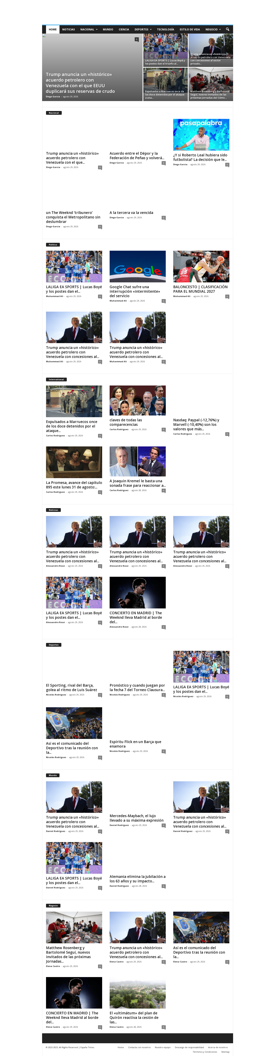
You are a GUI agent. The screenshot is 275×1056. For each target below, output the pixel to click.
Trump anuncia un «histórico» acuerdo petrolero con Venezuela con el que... (72, 158)
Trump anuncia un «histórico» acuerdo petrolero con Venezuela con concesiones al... (72, 352)
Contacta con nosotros (139, 1047)
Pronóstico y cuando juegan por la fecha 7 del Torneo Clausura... (137, 687)
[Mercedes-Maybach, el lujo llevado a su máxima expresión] (138, 796)
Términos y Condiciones (205, 1051)
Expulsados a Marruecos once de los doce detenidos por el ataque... (71, 426)
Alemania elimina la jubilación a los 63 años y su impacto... (138, 879)
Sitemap (225, 1051)
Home (53, 29)
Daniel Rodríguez (55, 831)
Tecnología (165, 29)
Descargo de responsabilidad (189, 1047)
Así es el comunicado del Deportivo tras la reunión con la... (72, 748)
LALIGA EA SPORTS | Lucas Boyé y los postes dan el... (74, 289)
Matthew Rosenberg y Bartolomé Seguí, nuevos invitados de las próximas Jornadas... (68, 954)
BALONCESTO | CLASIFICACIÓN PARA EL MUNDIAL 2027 (200, 289)
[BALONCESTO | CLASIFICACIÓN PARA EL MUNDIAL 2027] (201, 266)
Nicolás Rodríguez (56, 694)
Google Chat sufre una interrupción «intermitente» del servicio (135, 291)
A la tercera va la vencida (131, 212)
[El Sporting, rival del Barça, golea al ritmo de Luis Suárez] (74, 666)
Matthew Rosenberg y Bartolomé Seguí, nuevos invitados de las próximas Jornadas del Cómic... (210, 94)
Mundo (108, 29)
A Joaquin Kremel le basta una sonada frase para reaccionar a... (138, 483)
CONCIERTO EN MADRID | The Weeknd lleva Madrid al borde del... (136, 617)
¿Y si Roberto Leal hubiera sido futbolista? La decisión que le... (200, 157)
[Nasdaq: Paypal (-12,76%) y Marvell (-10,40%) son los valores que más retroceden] (201, 401)
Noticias (68, 29)
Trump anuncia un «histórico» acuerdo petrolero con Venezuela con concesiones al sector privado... (210, 58)
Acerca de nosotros (218, 1047)
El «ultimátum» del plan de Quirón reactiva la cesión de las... (134, 1017)
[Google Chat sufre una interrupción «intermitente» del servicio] (138, 266)
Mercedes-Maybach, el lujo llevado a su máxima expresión (137, 818)
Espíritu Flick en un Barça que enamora (135, 744)
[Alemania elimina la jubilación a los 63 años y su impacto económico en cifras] (138, 857)
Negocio (212, 29)
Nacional (87, 29)
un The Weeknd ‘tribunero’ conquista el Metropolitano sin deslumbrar (73, 217)
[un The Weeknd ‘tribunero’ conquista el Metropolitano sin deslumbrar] (74, 193)
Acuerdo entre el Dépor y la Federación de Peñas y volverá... (137, 155)
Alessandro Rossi (55, 565)
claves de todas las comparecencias (126, 422)
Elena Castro (53, 966)
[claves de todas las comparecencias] (138, 401)
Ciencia (124, 29)
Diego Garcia (53, 96)
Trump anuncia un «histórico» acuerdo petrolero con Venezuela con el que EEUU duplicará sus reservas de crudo (80, 82)
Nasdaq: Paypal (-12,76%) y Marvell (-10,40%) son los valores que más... (196, 424)
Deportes (141, 29)
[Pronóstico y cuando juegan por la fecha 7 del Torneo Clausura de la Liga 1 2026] (138, 666)
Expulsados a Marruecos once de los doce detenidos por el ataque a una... (164, 94)
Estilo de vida (190, 29)
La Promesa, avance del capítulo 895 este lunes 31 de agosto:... (74, 485)
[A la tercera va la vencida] (138, 193)
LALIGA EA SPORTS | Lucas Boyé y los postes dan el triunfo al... (165, 62)
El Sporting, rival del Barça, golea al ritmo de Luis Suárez (71, 687)
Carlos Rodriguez (55, 435)
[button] (227, 29)
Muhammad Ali (54, 296)
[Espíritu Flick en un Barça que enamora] (138, 722)
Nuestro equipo (163, 1047)
